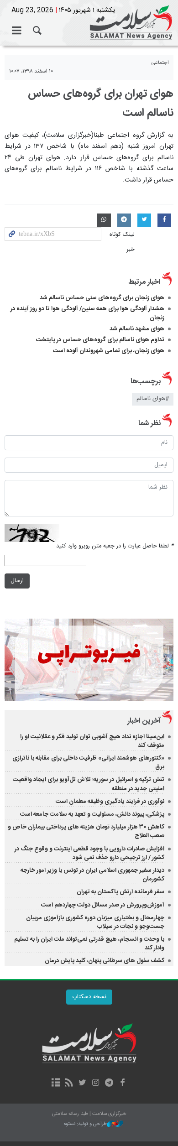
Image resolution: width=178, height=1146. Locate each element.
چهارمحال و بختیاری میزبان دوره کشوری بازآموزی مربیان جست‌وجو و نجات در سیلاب (95, 922)
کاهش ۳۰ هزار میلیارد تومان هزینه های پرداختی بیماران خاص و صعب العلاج (86, 831)
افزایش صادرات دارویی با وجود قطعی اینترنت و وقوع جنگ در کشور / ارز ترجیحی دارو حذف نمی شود (89, 853)
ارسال (17, 581)
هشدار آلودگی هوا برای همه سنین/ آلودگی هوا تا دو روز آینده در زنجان (87, 313)
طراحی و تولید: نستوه (85, 1124)
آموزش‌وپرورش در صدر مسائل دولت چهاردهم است (102, 905)
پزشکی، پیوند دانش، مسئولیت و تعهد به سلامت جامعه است (92, 814)
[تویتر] (82, 1083)
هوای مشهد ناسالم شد (137, 329)
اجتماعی (160, 62)
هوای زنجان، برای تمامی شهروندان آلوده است (108, 351)
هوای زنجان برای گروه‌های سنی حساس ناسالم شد (102, 298)
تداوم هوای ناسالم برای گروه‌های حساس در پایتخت (100, 340)
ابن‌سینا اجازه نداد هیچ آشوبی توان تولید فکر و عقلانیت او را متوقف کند (92, 741)
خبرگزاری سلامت (89, 23)
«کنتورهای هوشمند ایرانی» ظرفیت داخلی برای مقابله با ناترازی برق (88, 762)
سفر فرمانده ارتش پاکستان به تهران (120, 892)
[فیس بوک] (122, 1083)
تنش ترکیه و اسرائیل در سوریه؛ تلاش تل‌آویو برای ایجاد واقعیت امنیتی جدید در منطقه (88, 784)
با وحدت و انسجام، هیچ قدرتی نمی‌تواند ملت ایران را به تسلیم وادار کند (89, 943)
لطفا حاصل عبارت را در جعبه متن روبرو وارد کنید (114, 546)
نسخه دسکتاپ (89, 997)
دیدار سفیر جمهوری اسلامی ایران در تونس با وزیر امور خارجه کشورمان (92, 874)
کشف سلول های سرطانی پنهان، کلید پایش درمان (103, 961)
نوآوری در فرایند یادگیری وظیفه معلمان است (110, 802)
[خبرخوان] (69, 1083)
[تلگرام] (109, 1083)
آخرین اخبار (144, 721)
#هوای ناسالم (152, 399)
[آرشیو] (55, 1083)
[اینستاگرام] (95, 1083)
